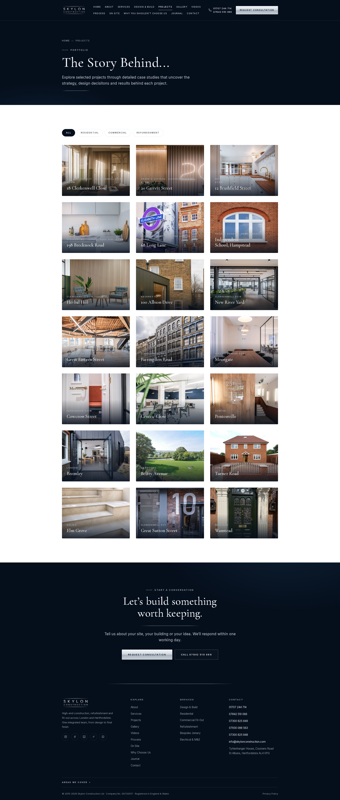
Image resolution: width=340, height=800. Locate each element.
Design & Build (144, 7)
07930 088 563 (238, 728)
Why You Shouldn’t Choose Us (145, 13)
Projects (165, 7)
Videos (196, 7)
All (68, 133)
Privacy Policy (270, 793)
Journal (177, 13)
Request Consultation (257, 10)
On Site (114, 13)
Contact (193, 13)
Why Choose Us (141, 752)
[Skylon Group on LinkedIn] (84, 736)
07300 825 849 (238, 721)
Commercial (117, 133)
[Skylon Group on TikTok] (93, 736)
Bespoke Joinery (190, 733)
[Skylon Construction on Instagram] (65, 736)
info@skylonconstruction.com (247, 741)
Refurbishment (148, 133)
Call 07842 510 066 (196, 654)
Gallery (182, 7)
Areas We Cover (74, 782)
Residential (90, 133)
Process (99, 13)
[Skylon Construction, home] (74, 10)
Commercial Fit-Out (192, 720)
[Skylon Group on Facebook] (74, 736)
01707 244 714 (222, 8)
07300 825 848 (238, 734)
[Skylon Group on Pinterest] (102, 736)
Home (97, 7)
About (109, 7)
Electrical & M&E (190, 739)
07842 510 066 (222, 11)
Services (124, 7)
